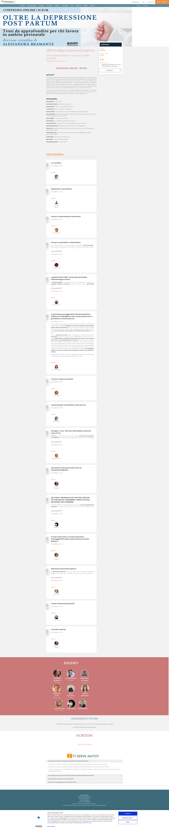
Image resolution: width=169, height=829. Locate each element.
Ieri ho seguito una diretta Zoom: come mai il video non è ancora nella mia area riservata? (71, 775)
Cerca (138, 5)
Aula (72, 5)
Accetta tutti (128, 813)
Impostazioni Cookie (127, 817)
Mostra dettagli (50, 826)
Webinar (57, 5)
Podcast (92, 5)
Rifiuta (127, 822)
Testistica (150, 2)
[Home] (8, 2)
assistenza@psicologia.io (101, 764)
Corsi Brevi (49, 5)
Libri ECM (78, 5)
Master (23, 5)
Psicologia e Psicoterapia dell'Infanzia (56, 61)
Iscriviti (109, 70)
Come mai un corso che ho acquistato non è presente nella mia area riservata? (68, 761)
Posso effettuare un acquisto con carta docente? (61, 779)
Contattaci (145, 5)
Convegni (41, 5)
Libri (143, 2)
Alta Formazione (31, 5)
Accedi (165, 2)
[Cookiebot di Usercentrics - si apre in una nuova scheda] (38, 826)
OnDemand (65, 5)
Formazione (135, 2)
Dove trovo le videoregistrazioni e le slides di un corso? (62, 782)
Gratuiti (85, 5)
